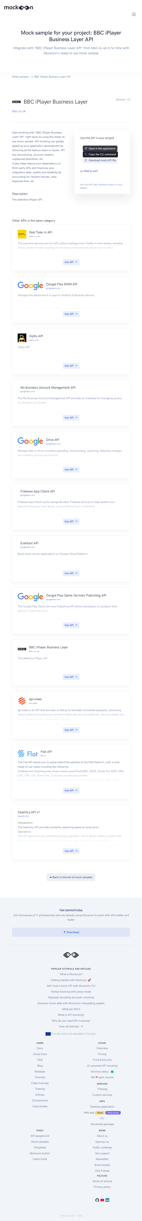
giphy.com (34, 340)
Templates (40, 1147)
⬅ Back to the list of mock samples (71, 877)
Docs (40, 1048)
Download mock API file (102, 160)
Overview (102, 1048)
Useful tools (40, 1159)
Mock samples (20, 76)
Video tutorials (40, 1083)
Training (40, 1088)
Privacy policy (102, 1186)
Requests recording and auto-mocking (71, 997)
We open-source (102, 1077)
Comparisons (40, 1100)
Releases (40, 1071)
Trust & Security (102, 1059)
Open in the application (102, 148)
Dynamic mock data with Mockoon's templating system (71, 1003)
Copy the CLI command (102, 154)
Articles (39, 1094)
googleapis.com (53, 288)
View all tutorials (69, 1026)
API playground (40, 1135)
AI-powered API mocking (102, 1065)
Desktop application (102, 1106)
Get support (102, 1153)
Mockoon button (107, 184)
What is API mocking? (71, 1014)
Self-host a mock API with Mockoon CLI (71, 985)
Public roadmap (102, 1147)
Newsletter (102, 1159)
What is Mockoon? (71, 974)
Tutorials (40, 1077)
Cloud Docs (40, 1054)
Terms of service (102, 1181)
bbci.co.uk (19, 111)
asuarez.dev (23, 816)
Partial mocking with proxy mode (71, 991)
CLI (102, 1118)
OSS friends (102, 1170)
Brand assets (102, 1165)
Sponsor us (102, 1141)
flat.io (43, 755)
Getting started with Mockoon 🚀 (71, 980)
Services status (102, 1071)
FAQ (40, 1059)
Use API (69, 262)
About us (102, 1135)
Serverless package (102, 1124)
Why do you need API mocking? (71, 1020)
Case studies (39, 1106)
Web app (101, 1112)
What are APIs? (71, 1009)
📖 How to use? (89, 171)
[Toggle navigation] (134, 14)
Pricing (102, 1054)
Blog (40, 1065)
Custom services (102, 1095)
